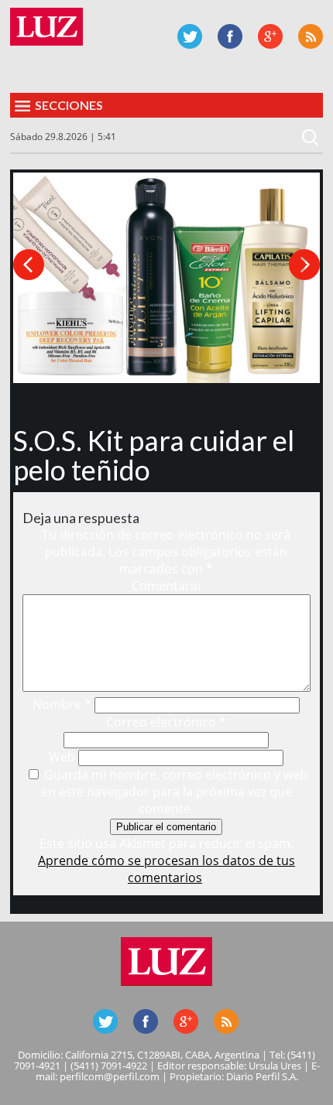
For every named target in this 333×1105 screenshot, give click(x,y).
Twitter (189, 36)
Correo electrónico (166, 721)
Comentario (166, 585)
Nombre (62, 704)
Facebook (230, 36)
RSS (310, 36)
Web (62, 756)
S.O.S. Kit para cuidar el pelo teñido (153, 455)
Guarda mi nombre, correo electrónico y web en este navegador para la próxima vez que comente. (174, 791)
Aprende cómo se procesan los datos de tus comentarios (166, 869)
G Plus (270, 36)
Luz (46, 27)
